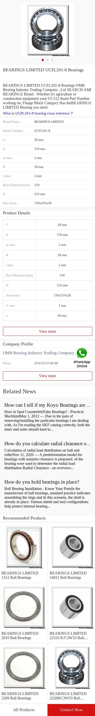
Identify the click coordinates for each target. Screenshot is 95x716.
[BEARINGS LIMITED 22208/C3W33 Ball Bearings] (71, 689)
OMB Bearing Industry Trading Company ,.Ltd (43, 353)
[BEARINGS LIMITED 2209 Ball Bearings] (23, 689)
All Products (24, 709)
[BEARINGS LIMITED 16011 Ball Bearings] (71, 569)
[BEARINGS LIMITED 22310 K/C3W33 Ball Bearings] (71, 629)
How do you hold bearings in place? (41, 482)
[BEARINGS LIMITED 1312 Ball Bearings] (23, 569)
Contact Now (71, 709)
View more (47, 331)
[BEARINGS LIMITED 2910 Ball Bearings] (23, 629)
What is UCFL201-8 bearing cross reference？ (38, 113)
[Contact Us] (82, 358)
